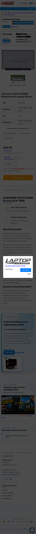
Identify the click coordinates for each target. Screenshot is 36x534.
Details (29, 274)
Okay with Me (25, 270)
